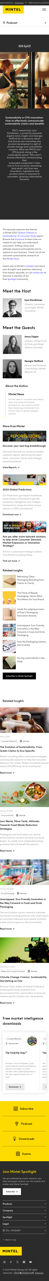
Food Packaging (7, 893)
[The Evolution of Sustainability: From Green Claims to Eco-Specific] (24, 720)
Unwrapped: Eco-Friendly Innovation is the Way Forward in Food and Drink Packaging (31, 630)
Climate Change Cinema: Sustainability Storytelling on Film (23, 979)
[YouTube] (30, 1262)
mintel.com (38, 272)
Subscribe (10, 1191)
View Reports (10, 467)
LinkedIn (29, 266)
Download (19, 2)
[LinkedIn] (24, 1262)
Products (7, 1204)
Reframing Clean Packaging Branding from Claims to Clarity (30, 580)
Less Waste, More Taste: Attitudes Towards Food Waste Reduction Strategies (19, 825)
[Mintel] (13, 9)
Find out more (10, 561)
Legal (6, 1224)
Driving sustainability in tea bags (31, 659)
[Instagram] (4, 1262)
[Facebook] (11, 1262)
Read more (6, 773)
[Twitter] (17, 1262)
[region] (24, 1062)
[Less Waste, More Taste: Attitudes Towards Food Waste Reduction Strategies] (24, 794)
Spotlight (12, 279)
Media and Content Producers (13, 971)
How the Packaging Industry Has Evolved (31, 643)
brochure (19, 239)
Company (8, 1210)
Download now (11, 514)
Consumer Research (9, 741)
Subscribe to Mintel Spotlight (19, 676)
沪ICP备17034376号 (24, 1273)
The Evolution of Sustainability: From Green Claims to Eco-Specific (21, 749)
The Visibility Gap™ (16, 1053)
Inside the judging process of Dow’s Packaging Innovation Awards (30, 612)
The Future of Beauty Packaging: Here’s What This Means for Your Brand (30, 596)
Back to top (10, 1239)
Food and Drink (7, 815)
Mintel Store (13, 259)
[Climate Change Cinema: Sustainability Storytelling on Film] (24, 950)
